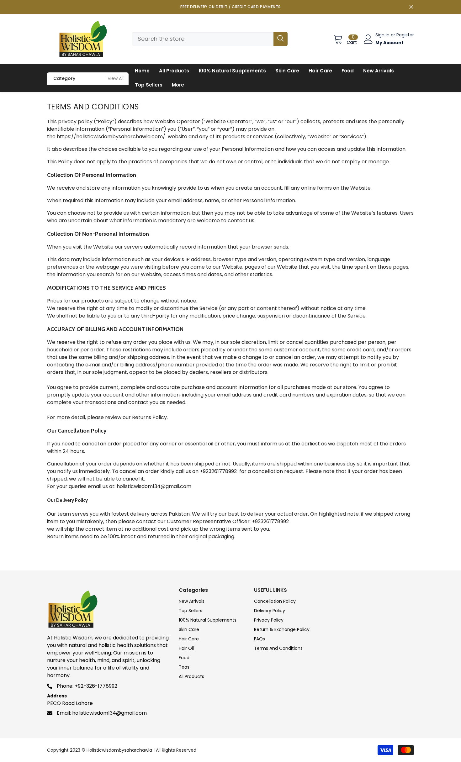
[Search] (210, 39)
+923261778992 (218, 471)
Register (405, 35)
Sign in (383, 35)
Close (411, 7)
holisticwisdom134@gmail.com (154, 486)
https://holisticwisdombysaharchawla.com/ (111, 136)
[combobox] (202, 39)
